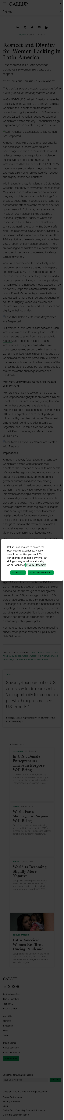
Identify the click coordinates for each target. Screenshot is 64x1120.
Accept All (18, 573)
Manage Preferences (41, 573)
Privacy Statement (36, 565)
